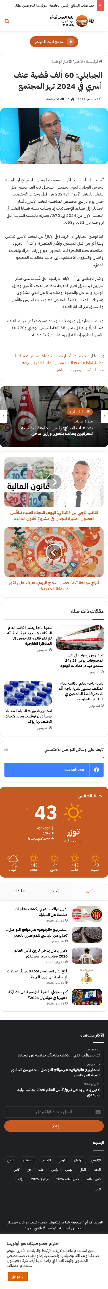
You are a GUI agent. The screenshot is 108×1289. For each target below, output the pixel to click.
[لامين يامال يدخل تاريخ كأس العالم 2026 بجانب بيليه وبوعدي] (87, 956)
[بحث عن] (7, 23)
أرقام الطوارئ (42, 363)
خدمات (46, 356)
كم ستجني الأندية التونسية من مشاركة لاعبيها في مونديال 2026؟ (38, 995)
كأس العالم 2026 (67, 1178)
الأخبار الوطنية (62, 61)
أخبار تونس (62, 356)
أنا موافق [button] (18, 1276)
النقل (83, 1169)
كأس (16, 1169)
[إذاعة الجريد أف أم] (72, 21)
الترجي (62, 1160)
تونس (68, 1169)
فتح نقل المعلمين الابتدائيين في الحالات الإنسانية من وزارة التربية (37, 974)
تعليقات (19, 891)
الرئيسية (92, 61)
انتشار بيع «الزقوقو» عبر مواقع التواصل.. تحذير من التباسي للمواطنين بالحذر (37, 932)
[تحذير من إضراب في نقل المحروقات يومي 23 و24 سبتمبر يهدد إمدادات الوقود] (80, 637)
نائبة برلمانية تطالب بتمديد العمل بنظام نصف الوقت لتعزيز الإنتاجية (57, 431)
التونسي (46, 1160)
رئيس (54, 1169)
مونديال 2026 (39, 1178)
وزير (99, 1188)
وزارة (20, 1178)
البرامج (26, 363)
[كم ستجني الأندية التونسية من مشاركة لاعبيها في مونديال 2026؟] (87, 997)
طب (40, 1169)
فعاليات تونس (66, 363)
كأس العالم (94, 1178)
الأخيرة (55, 891)
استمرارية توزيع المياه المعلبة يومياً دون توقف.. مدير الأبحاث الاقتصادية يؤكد (28, 716)
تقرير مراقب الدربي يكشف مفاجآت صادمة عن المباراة (41, 912)
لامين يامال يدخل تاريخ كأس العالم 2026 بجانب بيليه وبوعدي (41, 953)
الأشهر (90, 891)
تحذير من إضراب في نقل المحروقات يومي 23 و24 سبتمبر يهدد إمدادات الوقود (82, 660)
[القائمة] (101, 23)
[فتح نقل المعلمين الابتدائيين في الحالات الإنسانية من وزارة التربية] (87, 976)
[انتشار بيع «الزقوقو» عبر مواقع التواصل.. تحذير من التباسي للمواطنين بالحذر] (87, 935)
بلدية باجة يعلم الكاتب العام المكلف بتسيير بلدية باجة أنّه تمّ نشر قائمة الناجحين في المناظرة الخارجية (29, 635)
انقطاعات (85, 363)
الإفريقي (96, 1160)
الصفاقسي (28, 1160)
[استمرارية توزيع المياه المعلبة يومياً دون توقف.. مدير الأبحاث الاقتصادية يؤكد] (28, 693)
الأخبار (79, 61)
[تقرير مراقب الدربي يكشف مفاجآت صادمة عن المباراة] (87, 914)
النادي (10, 1160)
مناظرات (32, 356)
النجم (97, 1169)
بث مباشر (79, 356)
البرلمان (78, 1160)
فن (29, 1169)
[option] (54, 416)
